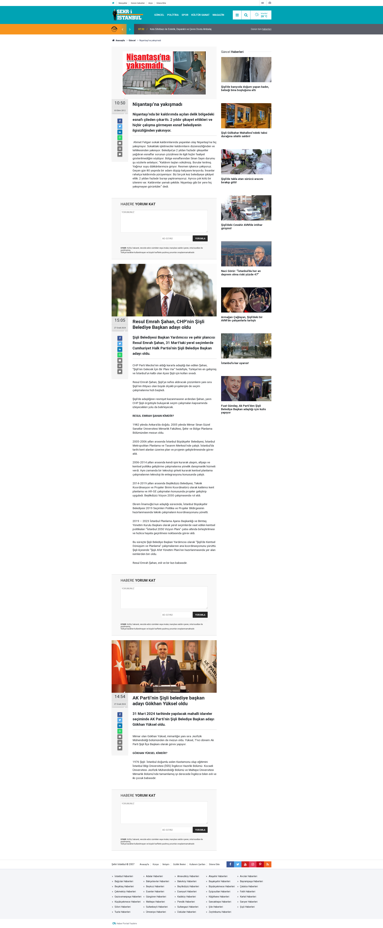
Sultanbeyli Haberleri (157, 906)
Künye (156, 864)
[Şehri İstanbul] (127, 14)
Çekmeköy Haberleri (125, 891)
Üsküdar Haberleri (186, 911)
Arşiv (150, 3)
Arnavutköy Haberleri (188, 876)
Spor (185, 14)
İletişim (165, 864)
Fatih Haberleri (247, 891)
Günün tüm (261, 29)
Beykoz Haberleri (155, 886)
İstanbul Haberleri (124, 876)
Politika (173, 14)
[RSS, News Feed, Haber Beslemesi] (267, 864)
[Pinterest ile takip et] (260, 864)
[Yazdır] (119, 148)
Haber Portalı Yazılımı (127, 923)
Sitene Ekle (161, 3)
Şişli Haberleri (247, 906)
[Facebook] (119, 121)
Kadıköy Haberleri (186, 896)
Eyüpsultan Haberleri (219, 891)
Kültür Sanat (200, 14)
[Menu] (237, 15)
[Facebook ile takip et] (230, 864)
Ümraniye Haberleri (156, 911)
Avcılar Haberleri (248, 876)
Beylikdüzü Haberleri (188, 886)
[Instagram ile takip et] (252, 864)
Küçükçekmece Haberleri (128, 901)
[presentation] (122, 29)
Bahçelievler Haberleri (157, 881)
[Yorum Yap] (119, 154)
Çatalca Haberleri (249, 886)
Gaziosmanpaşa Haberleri (128, 896)
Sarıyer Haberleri (248, 901)
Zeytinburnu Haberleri (220, 911)
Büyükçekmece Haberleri (222, 886)
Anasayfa (144, 864)
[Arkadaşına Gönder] (119, 143)
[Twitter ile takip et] (237, 864)
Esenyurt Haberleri (187, 891)
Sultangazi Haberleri (187, 906)
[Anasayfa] (113, 3)
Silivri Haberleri (123, 906)
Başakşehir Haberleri (219, 881)
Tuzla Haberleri (122, 911)
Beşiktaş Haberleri (124, 886)
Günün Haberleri (138, 3)
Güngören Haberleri (156, 896)
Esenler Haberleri (155, 891)
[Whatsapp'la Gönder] (119, 137)
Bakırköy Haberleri (186, 881)
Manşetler (123, 3)
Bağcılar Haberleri (124, 881)
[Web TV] (262, 2)
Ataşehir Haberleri (218, 876)
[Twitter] (119, 126)
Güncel (159, 14)
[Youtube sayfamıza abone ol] (245, 864)
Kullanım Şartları (197, 864)
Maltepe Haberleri (155, 901)
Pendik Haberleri (186, 901)
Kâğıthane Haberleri (219, 896)
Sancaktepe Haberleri (220, 901)
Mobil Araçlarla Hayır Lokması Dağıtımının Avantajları (177, 29)
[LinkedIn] (119, 132)
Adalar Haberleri (154, 876)
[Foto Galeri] (269, 2)
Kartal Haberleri (248, 896)
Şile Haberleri (216, 906)
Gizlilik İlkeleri (179, 864)
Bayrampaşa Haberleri (251, 881)
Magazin (218, 14)
